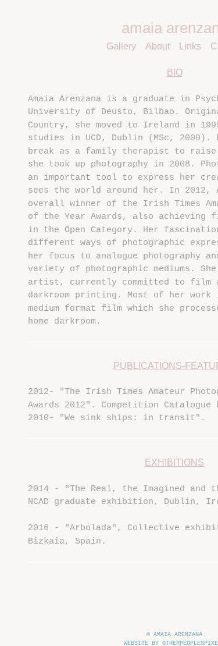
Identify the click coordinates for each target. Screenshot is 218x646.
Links (190, 46)
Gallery (121, 46)
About (157, 46)
